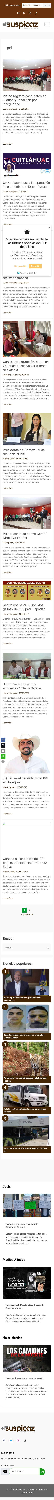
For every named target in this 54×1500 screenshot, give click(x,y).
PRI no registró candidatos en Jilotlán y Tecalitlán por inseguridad (24, 100)
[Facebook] (18, 13)
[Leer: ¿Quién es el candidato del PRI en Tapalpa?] (27, 752)
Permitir (35, 266)
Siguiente (27, 914)
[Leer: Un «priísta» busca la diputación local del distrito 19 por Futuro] (27, 165)
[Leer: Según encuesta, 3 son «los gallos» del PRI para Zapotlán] (27, 591)
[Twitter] (24, 13)
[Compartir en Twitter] (3, 745)
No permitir (20, 266)
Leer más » (8, 143)
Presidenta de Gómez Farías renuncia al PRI (24, 452)
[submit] (42, 1471)
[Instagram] (30, 13)
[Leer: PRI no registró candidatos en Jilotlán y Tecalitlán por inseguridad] (27, 75)
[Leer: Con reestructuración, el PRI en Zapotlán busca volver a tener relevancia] (27, 339)
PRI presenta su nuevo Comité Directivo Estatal (25, 536)
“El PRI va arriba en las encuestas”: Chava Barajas (22, 686)
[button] (3, 761)
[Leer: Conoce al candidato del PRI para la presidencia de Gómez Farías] (27, 838)
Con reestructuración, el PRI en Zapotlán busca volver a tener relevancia (26, 366)
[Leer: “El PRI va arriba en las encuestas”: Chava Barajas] (27, 666)
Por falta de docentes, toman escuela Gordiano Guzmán (32, 5)
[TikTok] (36, 13)
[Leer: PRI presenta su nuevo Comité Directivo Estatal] (27, 513)
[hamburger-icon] (47, 24)
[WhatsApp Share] (3, 756)
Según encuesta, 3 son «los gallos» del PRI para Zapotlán (24, 607)
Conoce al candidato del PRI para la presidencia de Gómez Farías (25, 863)
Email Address (7, 1465)
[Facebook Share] (3, 740)
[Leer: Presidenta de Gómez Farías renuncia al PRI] (27, 429)
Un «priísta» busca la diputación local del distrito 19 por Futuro (26, 185)
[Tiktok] (25, 1440)
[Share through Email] (3, 751)
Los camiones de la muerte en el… (25, 1378)
